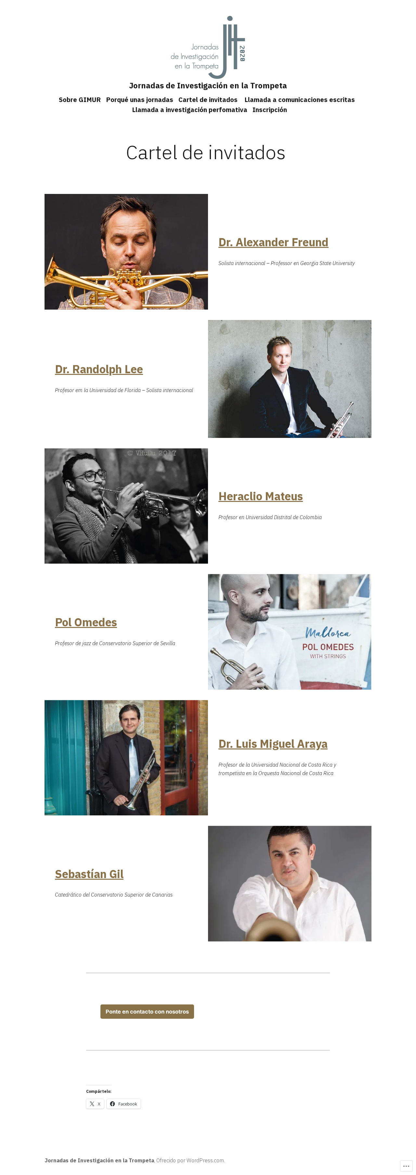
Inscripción (270, 109)
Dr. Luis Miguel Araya (273, 743)
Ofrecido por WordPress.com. (190, 1160)
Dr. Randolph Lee (99, 369)
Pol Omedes (86, 622)
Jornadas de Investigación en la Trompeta (208, 85)
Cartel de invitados (208, 99)
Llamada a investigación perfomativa (189, 109)
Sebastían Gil (89, 874)
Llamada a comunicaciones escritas (299, 99)
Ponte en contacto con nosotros (147, 1011)
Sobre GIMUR (80, 99)
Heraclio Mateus (260, 496)
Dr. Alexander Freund (273, 242)
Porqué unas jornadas (139, 99)
